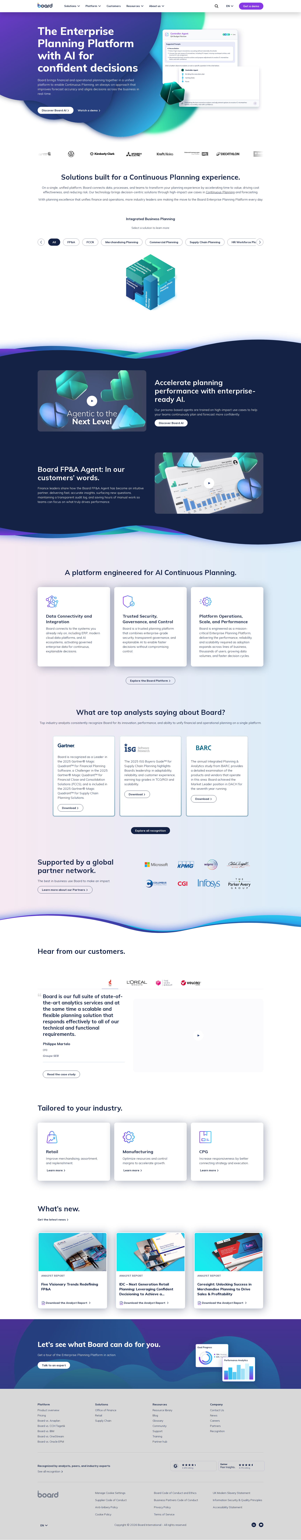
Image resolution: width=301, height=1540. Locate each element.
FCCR (90, 242)
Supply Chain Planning (205, 242)
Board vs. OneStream (51, 1436)
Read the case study (61, 1074)
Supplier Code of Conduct (111, 1500)
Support (158, 1431)
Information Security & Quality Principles (237, 1500)
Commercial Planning (164, 242)
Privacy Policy (162, 1507)
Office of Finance (105, 1410)
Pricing (42, 1415)
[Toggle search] (216, 6)
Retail (98, 1415)
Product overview (48, 1410)
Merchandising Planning (121, 242)
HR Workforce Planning (248, 242)
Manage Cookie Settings (110, 1493)
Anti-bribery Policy (106, 1507)
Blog (155, 1415)
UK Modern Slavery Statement (231, 1493)
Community (160, 1426)
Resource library (162, 1410)
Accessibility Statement (227, 1507)
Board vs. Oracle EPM (51, 1441)
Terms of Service (164, 1514)
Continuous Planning (220, 192)
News (213, 1415)
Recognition (217, 1431)
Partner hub (160, 1441)
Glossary (158, 1420)
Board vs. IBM (46, 1431)
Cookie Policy (103, 1514)
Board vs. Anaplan (49, 1420)
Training (157, 1436)
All (54, 242)
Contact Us (217, 1410)
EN (228, 6)
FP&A (71, 242)
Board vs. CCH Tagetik (51, 1426)
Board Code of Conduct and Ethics (175, 1493)
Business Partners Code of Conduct (176, 1500)
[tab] (110, 983)
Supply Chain (103, 1420)
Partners (215, 1426)
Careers (215, 1420)
